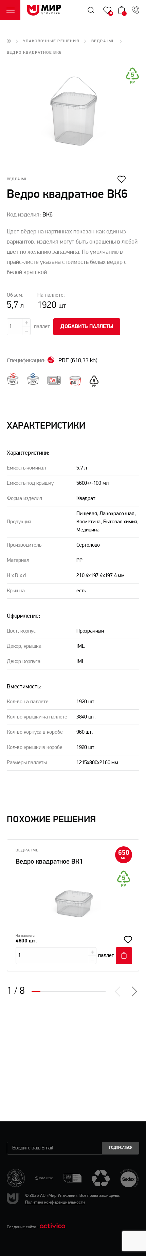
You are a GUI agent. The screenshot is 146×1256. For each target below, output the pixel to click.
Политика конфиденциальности (55, 1202)
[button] (133, 991)
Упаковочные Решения (51, 41)
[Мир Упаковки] (44, 10)
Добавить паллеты (86, 326)
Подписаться (120, 1148)
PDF (77, 361)
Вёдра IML (103, 41)
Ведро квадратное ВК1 (49, 862)
